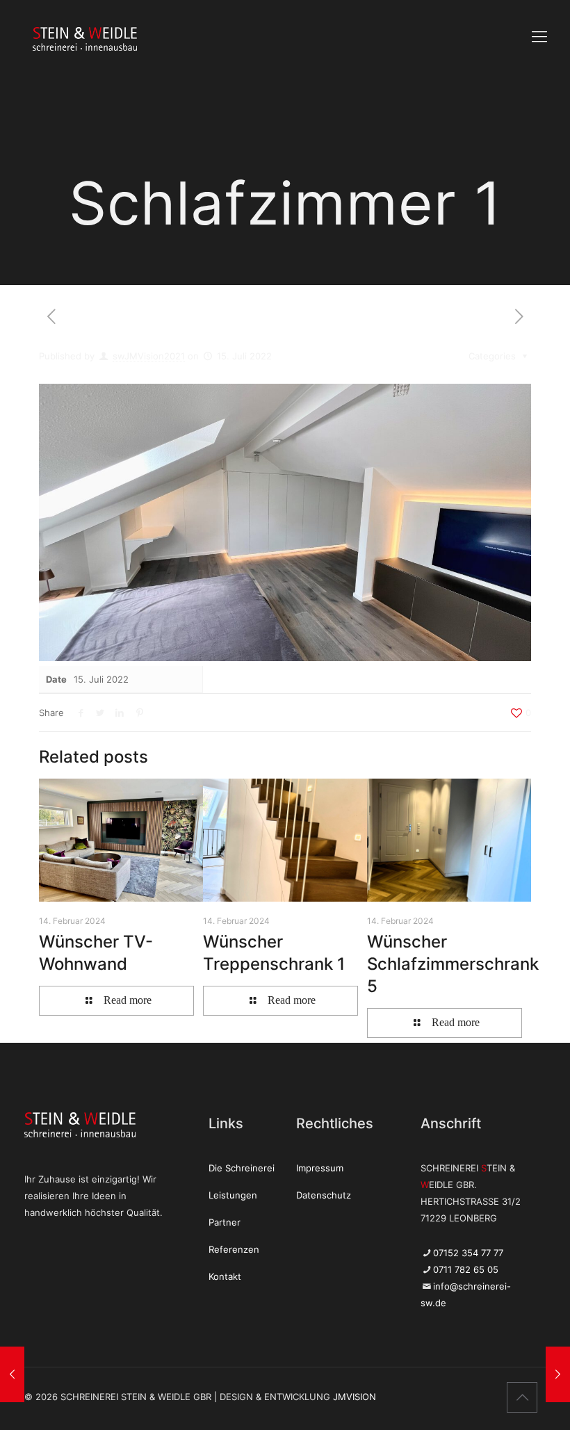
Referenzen (234, 1249)
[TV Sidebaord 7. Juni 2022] (558, 1374)
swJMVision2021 (149, 355)
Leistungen (233, 1195)
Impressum (319, 1167)
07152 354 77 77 (468, 1252)
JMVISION (354, 1396)
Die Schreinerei (242, 1167)
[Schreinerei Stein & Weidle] (60, 38)
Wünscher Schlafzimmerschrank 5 (453, 964)
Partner (225, 1222)
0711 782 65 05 (465, 1269)
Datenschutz (323, 1195)
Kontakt (225, 1276)
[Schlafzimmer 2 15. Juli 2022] (12, 1374)
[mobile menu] (539, 36)
